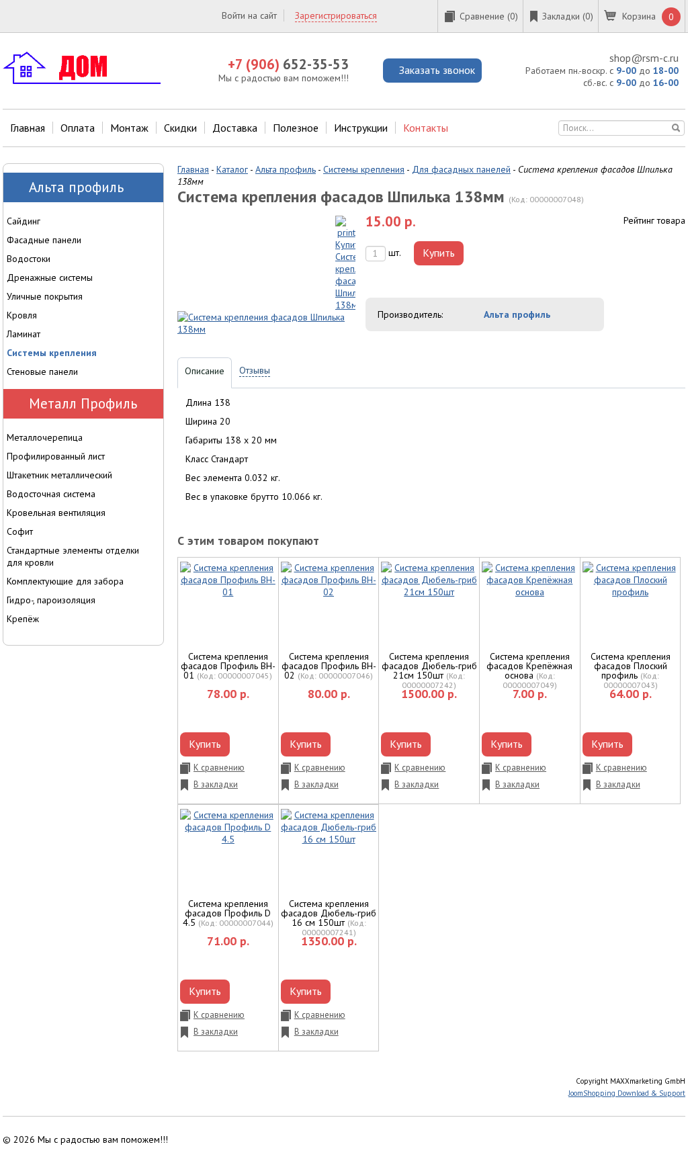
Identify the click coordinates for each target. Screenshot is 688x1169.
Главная (27, 127)
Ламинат (23, 334)
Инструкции (361, 127)
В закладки (216, 784)
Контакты (425, 127)
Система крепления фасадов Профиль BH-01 (228, 665)
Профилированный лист (56, 456)
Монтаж (129, 127)
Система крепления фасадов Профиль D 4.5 (227, 913)
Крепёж (23, 619)
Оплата (77, 127)
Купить (439, 252)
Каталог (232, 169)
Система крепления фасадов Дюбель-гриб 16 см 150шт (328, 913)
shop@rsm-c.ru (644, 57)
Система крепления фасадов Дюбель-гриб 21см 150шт (429, 665)
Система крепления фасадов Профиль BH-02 (329, 665)
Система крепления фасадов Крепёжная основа (529, 665)
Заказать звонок (437, 70)
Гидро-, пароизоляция (51, 600)
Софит (20, 531)
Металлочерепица (45, 437)
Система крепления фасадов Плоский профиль (631, 665)
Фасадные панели (44, 240)
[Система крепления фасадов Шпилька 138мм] (266, 322)
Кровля (22, 315)
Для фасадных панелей (461, 169)
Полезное (295, 127)
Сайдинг (23, 221)
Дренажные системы (50, 277)
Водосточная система (51, 494)
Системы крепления (363, 169)
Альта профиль (285, 169)
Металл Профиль (83, 403)
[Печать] (345, 263)
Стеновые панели (42, 371)
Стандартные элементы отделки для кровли (73, 556)
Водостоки (28, 259)
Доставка (234, 127)
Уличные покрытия (45, 296)
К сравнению (219, 767)
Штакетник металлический (59, 475)
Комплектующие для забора (65, 581)
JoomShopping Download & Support (626, 1093)
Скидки (180, 127)
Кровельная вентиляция (56, 513)
